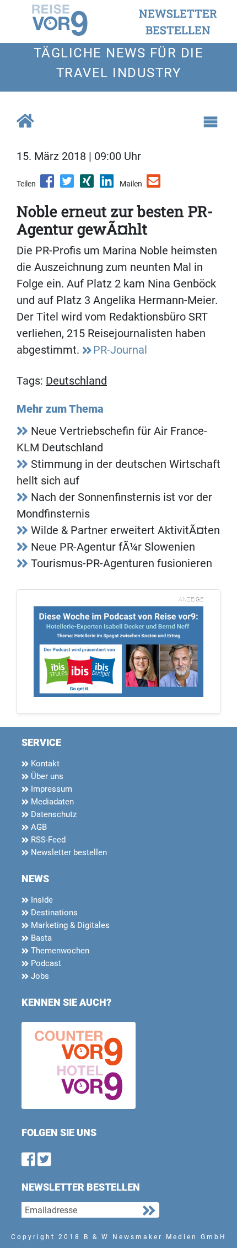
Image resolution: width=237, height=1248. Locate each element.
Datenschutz (53, 814)
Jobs (39, 976)
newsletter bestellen (178, 21)
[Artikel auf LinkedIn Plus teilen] (107, 184)
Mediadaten (51, 802)
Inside (41, 900)
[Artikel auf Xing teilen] (87, 184)
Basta (40, 938)
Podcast (45, 963)
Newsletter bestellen (68, 852)
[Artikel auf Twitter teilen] (68, 184)
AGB (38, 827)
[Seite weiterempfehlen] (154, 184)
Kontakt (44, 764)
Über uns (46, 776)
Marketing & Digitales (69, 925)
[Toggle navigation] (210, 122)
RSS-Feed (47, 840)
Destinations (53, 913)
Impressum (50, 789)
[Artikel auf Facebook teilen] (48, 184)
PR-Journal (120, 349)
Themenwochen (59, 951)
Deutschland (76, 380)
